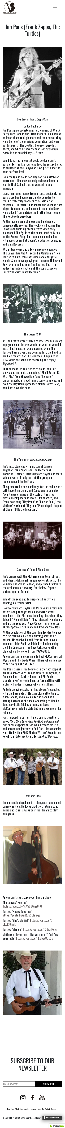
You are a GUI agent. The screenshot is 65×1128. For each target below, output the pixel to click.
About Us (41, 1109)
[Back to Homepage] (10, 7)
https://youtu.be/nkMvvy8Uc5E (34, 938)
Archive (26, 1109)
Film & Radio (19, 1109)
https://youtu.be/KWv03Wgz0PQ (22, 906)
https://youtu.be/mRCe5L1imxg (21, 915)
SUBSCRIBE (49, 1084)
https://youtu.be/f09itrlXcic (40, 929)
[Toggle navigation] (55, 7)
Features (33, 1109)
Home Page (10, 1109)
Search (53, 1109)
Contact (47, 1109)
